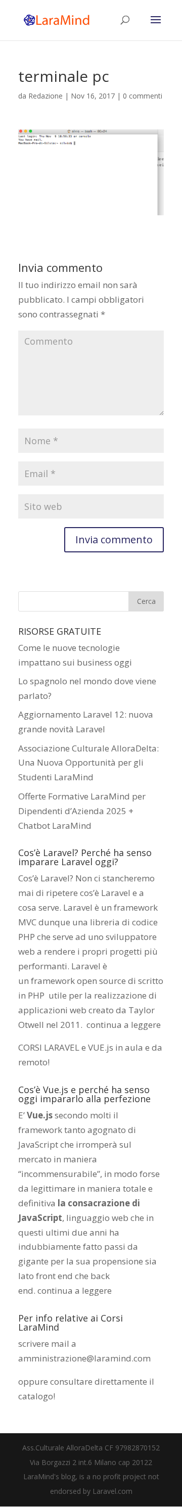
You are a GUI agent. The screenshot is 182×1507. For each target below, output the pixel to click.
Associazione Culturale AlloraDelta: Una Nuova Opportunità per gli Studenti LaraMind (88, 762)
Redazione (45, 96)
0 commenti (142, 96)
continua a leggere (123, 1024)
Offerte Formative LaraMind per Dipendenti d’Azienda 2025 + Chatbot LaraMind (82, 810)
